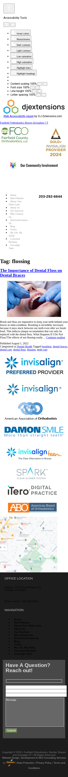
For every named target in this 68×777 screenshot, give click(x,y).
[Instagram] (48, 177)
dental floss (19, 349)
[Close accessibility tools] (13, 25)
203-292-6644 (50, 196)
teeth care (42, 349)
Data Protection (25, 762)
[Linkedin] (38, 177)
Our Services (17, 210)
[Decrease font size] (32, 87)
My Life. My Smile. (25, 647)
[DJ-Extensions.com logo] (34, 113)
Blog (12, 226)
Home (13, 195)
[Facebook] (20, 177)
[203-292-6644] (31, 193)
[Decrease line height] (34, 91)
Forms (13, 229)
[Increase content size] (45, 84)
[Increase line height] (39, 91)
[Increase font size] (37, 87)
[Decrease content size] (39, 84)
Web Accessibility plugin (18, 116)
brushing (46, 346)
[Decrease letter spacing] (38, 95)
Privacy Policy (43, 762)
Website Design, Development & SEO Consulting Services (34, 757)
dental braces (60, 346)
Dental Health (24, 346)
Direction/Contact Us (26, 638)
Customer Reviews (25, 650)
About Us (15, 207)
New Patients (17, 198)
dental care (6, 349)
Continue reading (55, 337)
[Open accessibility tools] (9, 8)
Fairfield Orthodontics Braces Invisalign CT (24, 122)
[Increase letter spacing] (43, 95)
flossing (31, 349)
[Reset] (6, 24)
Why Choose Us (23, 635)
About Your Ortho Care (27, 625)
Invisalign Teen (23, 653)
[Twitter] (29, 177)
